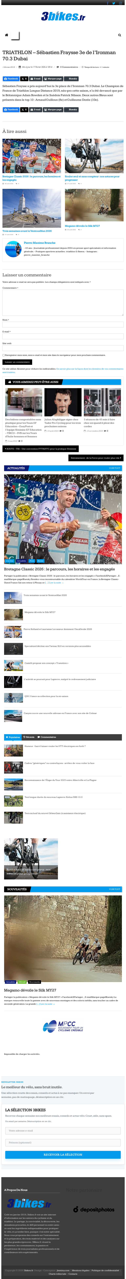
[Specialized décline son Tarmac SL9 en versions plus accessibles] (13, 648)
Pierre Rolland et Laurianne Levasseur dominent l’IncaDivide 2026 (58, 629)
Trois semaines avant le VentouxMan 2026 (27, 231)
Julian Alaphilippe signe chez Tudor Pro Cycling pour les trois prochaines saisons (62, 423)
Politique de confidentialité (105, 1270)
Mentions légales (80, 1270)
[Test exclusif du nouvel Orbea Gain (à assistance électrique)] (13, 817)
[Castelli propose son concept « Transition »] (13, 665)
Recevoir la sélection (63, 1154)
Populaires (14, 737)
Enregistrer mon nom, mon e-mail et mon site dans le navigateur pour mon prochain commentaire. (55, 355)
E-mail (6, 331)
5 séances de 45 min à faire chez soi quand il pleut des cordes (99, 423)
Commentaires (48, 737)
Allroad (22, 982)
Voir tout (114, 468)
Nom (5, 320)
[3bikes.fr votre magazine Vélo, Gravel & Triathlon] (6, 35)
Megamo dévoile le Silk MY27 (82, 226)
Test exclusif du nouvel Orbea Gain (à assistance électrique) (55, 813)
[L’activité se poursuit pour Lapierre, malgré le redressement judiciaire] (13, 682)
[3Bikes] (28, 1202)
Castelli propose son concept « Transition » (46, 663)
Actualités (21, 561)
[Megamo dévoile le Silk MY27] (13, 615)
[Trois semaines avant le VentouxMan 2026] (13, 598)
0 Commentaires (69, 67)
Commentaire (10, 288)
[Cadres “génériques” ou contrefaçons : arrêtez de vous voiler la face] (13, 767)
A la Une (9, 561)
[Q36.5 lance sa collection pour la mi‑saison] (13, 699)
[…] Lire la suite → (54, 582)
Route (40, 561)
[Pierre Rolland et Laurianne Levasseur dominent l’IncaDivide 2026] (13, 632)
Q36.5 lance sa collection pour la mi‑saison (46, 696)
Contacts (72, 1274)
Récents (30, 737)
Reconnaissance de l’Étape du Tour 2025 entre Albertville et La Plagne (60, 780)
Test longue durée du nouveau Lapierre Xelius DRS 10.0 (54, 797)
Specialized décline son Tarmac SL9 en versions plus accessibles (58, 646)
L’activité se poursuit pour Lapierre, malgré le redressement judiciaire (60, 679)
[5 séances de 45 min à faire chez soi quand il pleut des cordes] (102, 402)
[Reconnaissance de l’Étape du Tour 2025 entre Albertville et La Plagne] (13, 784)
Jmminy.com (63, 1270)
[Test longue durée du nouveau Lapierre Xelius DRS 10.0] (13, 801)
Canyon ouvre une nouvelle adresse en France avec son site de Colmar (60, 713)
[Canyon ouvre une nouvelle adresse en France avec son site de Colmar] (13, 716)
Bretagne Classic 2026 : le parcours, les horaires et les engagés (59, 569)
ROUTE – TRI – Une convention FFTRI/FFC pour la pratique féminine (41, 449)
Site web (6, 343)
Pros (32, 561)
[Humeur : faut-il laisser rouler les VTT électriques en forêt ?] (13, 750)
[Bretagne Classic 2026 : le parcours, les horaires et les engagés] (63, 519)
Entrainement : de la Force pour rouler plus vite (95, 458)
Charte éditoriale (57, 1274)
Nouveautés (34, 982)
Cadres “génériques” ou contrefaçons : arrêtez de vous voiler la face (59, 763)
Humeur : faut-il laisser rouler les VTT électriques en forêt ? (55, 746)
